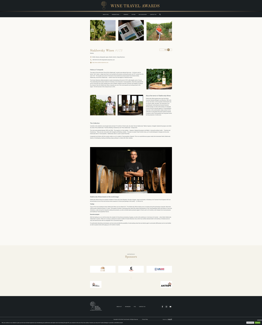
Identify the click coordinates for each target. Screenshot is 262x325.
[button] (160, 14)
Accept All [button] (257, 322)
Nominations (115, 14)
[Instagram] (166, 306)
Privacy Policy (145, 319)
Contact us (153, 14)
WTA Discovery (143, 14)
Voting (133, 14)
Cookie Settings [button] (250, 322)
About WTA (106, 14)
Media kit (119, 306)
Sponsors (128, 306)
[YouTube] (170, 306)
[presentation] (92, 30)
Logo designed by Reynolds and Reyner (96, 310)
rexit (170, 319)
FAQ (135, 306)
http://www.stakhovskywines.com (100, 62)
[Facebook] (162, 306)
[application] (119, 14)
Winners (126, 14)
